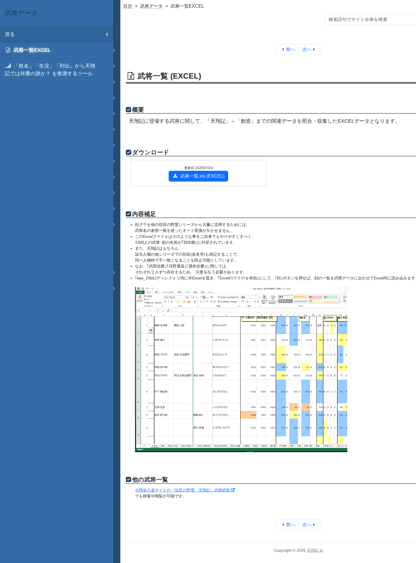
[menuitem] (56, 50)
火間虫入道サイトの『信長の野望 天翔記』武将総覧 (182, 490)
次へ (306, 49)
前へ (290, 49)
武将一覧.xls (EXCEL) (202, 176)
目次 (127, 6)
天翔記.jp (315, 550)
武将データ (151, 6)
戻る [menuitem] (10, 34)
